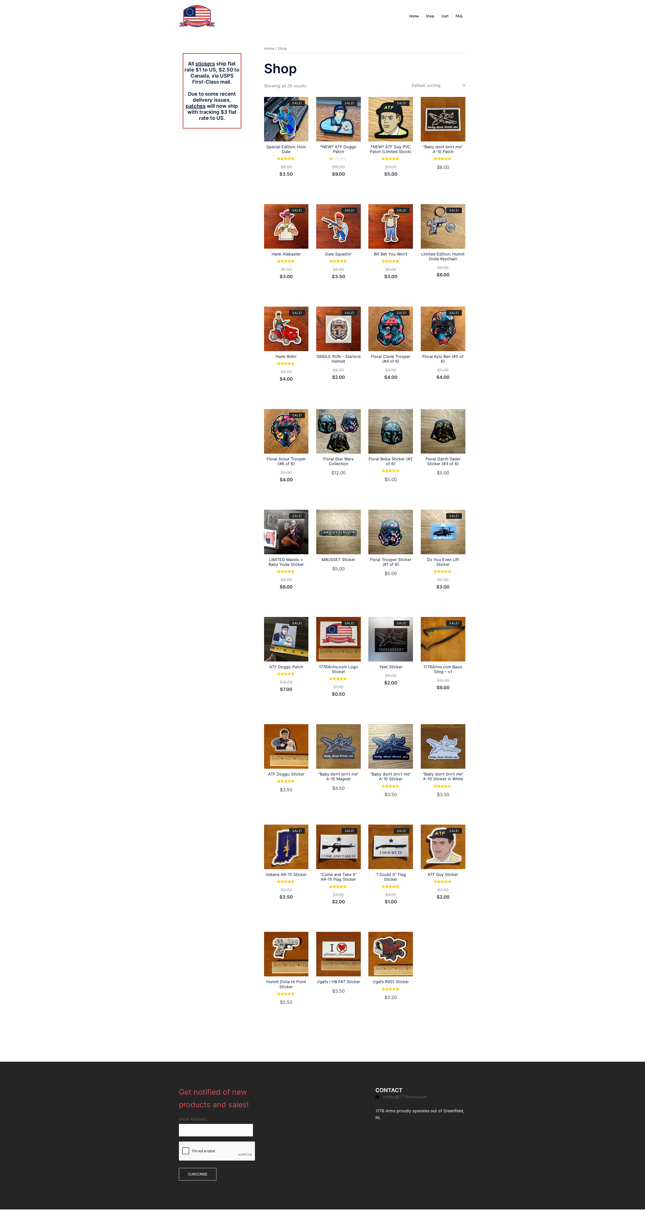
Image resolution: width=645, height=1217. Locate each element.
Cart (444, 16)
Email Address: (193, 1119)
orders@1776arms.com (405, 1096)
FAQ (459, 16)
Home (414, 16)
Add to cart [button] (289, 185)
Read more (341, 185)
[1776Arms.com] (197, 15)
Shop (430, 16)
